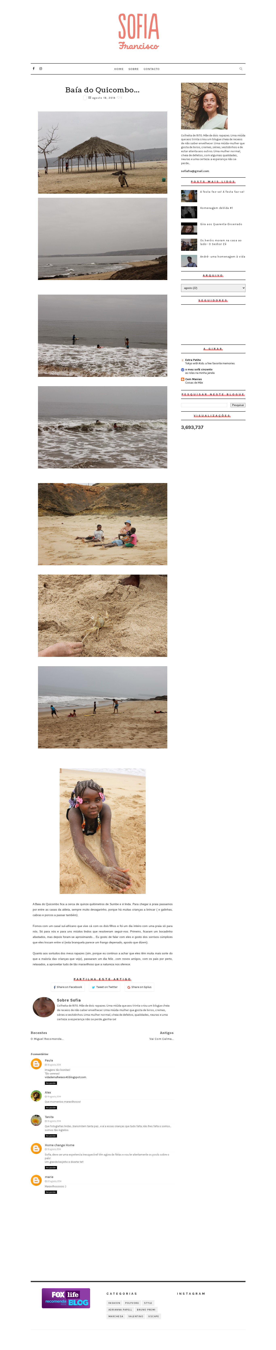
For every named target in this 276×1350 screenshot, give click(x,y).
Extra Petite (193, 360)
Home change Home (59, 1145)
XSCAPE (153, 1316)
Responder (51, 1083)
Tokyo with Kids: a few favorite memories (210, 363)
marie (49, 1177)
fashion (114, 1303)
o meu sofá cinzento (198, 369)
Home (119, 69)
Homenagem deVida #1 (216, 208)
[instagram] (41, 69)
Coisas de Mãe (194, 382)
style (148, 1303)
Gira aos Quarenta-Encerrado (221, 224)
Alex (48, 1092)
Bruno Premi (146, 1309)
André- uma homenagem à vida (222, 256)
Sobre (134, 69)
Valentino (136, 1316)
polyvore (132, 1303)
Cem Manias (193, 379)
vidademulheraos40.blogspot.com (65, 1077)
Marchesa (116, 1316)
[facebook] (34, 69)
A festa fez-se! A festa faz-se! (222, 191)
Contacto (152, 69)
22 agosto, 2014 (54, 1181)
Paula (49, 1060)
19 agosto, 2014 (54, 1096)
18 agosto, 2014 (54, 1065)
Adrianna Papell (120, 1309)
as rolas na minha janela (200, 372)
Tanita (49, 1117)
